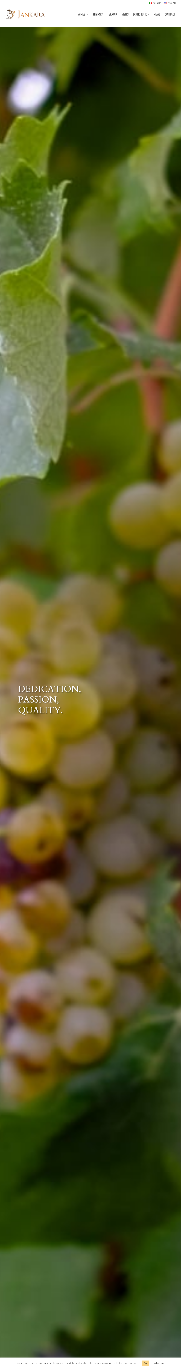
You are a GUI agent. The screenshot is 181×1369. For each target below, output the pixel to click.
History (98, 14)
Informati (159, 1363)
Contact (170, 14)
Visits (125, 14)
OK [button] (145, 1363)
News (157, 14)
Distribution (141, 14)
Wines (81, 14)
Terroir (112, 14)
